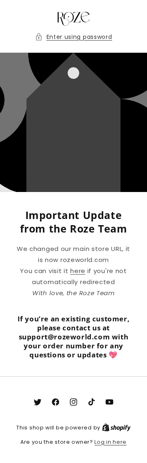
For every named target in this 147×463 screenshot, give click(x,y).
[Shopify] (116, 427)
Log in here (110, 442)
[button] (73, 37)
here (77, 271)
